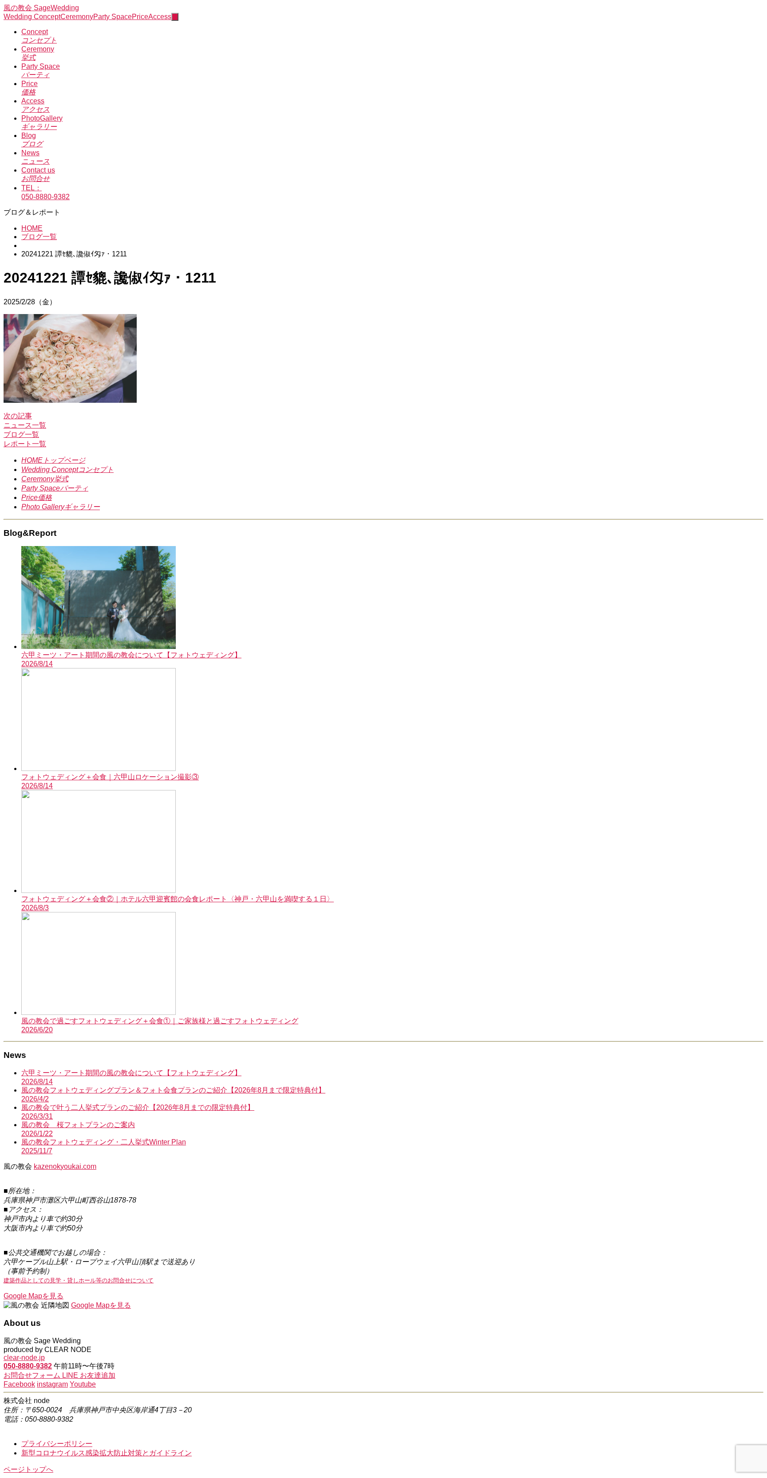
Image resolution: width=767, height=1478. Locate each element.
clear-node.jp (24, 1357)
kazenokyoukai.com (65, 1166)
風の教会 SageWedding (41, 8)
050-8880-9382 (28, 1366)
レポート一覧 (25, 444)
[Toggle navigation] (174, 17)
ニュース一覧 (25, 425)
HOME (32, 228)
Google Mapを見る (33, 1296)
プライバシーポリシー (56, 1443)
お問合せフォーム (33, 1375)
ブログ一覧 (39, 236)
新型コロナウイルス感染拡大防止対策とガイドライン (106, 1453)
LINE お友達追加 (88, 1375)
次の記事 (18, 416)
